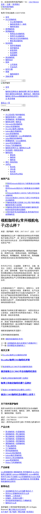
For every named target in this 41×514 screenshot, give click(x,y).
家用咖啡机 (10, 29)
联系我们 (16, 4)
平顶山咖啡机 (10, 446)
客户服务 (13, 512)
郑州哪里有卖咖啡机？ (16, 345)
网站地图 (21, 512)
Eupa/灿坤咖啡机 (23, 479)
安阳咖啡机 (20, 439)
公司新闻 (13, 64)
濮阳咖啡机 (10, 443)
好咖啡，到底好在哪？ (14, 498)
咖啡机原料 (10, 122)
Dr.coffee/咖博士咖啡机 (14, 129)
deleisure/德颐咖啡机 (20, 474)
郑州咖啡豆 (27, 472)
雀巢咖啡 (13, 55)
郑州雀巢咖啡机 (11, 451)
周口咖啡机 (20, 434)
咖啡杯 (12, 157)
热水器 (12, 171)
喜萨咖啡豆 (14, 48)
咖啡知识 (9, 60)
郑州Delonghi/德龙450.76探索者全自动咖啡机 (22, 189)
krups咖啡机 (11, 479)
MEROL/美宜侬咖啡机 (14, 458)
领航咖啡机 (18, 472)
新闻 (7, 62)
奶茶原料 (13, 50)
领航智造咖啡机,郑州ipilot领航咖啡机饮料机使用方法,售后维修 (22, 96)
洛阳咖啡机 (20, 436)
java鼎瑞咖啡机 (7, 472)
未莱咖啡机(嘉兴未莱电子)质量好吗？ (22, 343)
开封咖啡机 (10, 441)
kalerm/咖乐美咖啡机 (13, 131)
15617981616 (34, 2)
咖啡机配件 (14, 74)
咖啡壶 (12, 160)
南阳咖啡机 (10, 434)
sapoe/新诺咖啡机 (12, 134)
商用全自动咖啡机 (17, 34)
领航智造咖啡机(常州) (14, 339)
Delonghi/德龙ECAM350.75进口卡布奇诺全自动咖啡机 (22, 199)
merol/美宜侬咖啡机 (13, 143)
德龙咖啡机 (10, 57)
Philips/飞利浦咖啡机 (13, 145)
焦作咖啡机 (10, 439)
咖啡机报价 (14, 27)
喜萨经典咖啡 (15, 46)
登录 (3, 4)
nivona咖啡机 (21, 141)
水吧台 (8, 164)
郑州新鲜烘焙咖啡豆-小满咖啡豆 (18, 500)
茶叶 (7, 162)
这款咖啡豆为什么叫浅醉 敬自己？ (19, 491)
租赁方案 (9, 69)
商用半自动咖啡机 (17, 36)
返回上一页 (5, 103)
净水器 (12, 169)
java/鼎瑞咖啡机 (25, 136)
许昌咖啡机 (20, 432)
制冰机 (12, 167)
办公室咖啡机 (10, 19)
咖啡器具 (9, 153)
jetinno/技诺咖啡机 (12, 126)
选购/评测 (9, 76)
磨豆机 (12, 155)
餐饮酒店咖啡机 (16, 41)
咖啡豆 (18, 122)
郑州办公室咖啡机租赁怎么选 (17, 493)
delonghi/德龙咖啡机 (13, 453)
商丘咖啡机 (10, 436)
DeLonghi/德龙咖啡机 (13, 124)
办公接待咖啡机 (16, 22)
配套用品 (14, 162)
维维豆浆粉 (18, 150)
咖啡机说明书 (10, 481)
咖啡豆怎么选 (10, 503)
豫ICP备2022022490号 (17, 509)
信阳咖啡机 (20, 443)
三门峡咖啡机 (10, 448)
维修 (7, 72)
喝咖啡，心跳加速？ (13, 496)
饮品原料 (9, 43)
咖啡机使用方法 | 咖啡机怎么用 (17, 148)
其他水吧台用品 (16, 174)
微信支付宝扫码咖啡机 (19, 38)
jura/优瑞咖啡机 (11, 136)
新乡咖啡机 (10, 432)
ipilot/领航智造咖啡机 (13, 138)
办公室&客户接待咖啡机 (15, 115)
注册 (8, 4)
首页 (7, 17)
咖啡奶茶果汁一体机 (18, 24)
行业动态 (13, 67)
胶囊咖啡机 (10, 141)
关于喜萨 (4, 512)
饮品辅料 (13, 53)
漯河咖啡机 (20, 441)
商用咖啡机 (10, 31)
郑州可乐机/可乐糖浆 (9, 477)
